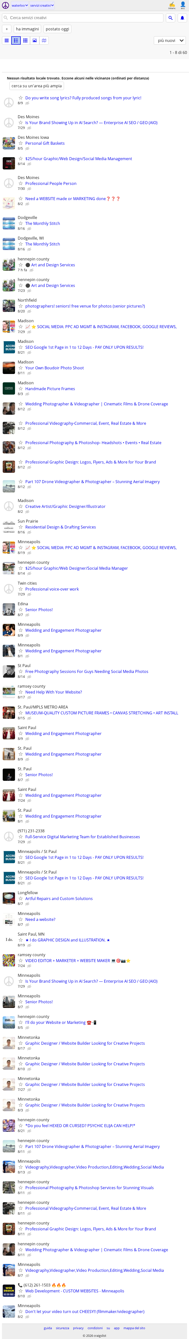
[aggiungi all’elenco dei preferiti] (21, 98)
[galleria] (34, 40)
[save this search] (182, 17)
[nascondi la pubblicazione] (28, 103)
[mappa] (44, 40)
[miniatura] (16, 40)
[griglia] (25, 40)
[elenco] (6, 40)
